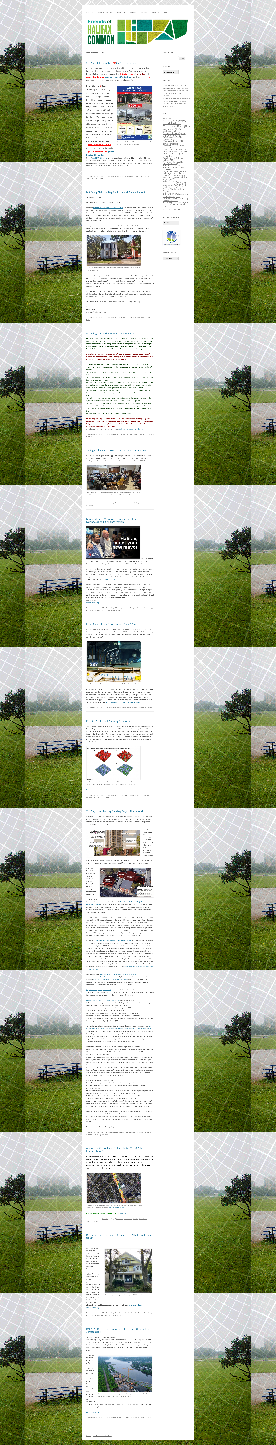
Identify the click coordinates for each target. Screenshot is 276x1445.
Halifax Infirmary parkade (175, 171)
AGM (165, 129)
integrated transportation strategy (141, 608)
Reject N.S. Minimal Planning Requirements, (110, 721)
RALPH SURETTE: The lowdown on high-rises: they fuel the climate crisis (118, 1330)
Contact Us (155, 13)
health (132, 176)
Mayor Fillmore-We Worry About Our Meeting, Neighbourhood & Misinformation (111, 520)
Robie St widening (141, 176)
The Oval (168, 200)
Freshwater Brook (173, 162)
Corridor (118, 176)
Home (166, 13)
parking (181, 185)
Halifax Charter (171, 165)
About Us (89, 13)
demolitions (126, 176)
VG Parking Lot (170, 202)
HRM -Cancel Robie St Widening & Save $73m (111, 624)
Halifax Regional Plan (174, 173)
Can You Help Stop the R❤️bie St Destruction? (111, 62)
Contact (88, 1436)
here (131, 461)
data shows (146, 77)
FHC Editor (99, 179)
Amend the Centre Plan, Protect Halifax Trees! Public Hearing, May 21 (115, 1149)
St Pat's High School (175, 198)
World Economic (125, 902)
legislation (168, 181)
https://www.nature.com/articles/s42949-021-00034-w (110, 979)
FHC (97, 1221)
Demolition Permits (137, 1313)
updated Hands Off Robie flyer (118, 77)
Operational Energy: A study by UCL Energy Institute (103, 1000)
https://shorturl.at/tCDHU (111, 579)
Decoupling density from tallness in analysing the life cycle (117, 974)
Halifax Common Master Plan (95, 1315)
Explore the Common (104, 13)
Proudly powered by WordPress (102, 1436)
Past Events (121, 13)
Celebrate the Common (172, 137)
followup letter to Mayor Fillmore (131, 429)
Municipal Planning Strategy (174, 183)
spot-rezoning (171, 196)
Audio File (175, 129)
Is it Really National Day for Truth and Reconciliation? (115, 192)
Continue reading (93, 603)
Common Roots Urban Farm (174, 145)
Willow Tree (172, 209)
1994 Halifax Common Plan (176, 124)
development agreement (174, 155)
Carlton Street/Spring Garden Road (174, 134)
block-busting (169, 131)
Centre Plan (119, 795)
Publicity (143, 13)
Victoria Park (183, 203)
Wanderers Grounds (174, 206)
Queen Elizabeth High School (173, 190)
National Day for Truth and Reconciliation (108, 208)
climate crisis (128, 795)
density (143, 795)
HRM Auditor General (178, 175)
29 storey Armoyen (174, 120)
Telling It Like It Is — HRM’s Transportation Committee (116, 450)
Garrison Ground (170, 164)
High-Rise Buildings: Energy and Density (98, 990)
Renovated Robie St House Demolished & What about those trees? (119, 1236)
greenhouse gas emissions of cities (97, 977)
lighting (177, 181)
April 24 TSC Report (99, 158)
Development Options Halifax (173, 159)
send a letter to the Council (99, 145)
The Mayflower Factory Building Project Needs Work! (115, 811)
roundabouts (182, 194)
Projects (133, 13)
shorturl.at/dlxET (135, 1305)
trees (148, 176)
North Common (168, 185)
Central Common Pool (170, 139)
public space (170, 187)
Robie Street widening (131, 434)
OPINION (105, 176)
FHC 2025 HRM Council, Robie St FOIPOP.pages (123, 702)
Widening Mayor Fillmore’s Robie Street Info (110, 333)
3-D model (168, 118)
